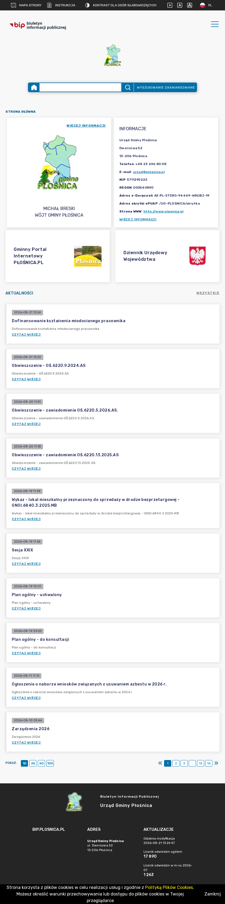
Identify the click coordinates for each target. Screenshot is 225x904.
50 (42, 763)
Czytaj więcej (26, 334)
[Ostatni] (216, 763)
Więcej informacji (138, 219)
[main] (57, 845)
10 (24, 763)
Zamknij (212, 894)
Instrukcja (65, 5)
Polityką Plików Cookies (169, 887)
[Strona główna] (34, 87)
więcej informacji (86, 125)
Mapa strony (30, 5)
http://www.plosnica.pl (164, 211)
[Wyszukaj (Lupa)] (127, 87)
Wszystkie (208, 293)
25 (33, 763)
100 (50, 763)
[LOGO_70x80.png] (112, 55)
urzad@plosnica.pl (149, 172)
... (192, 763)
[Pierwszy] (160, 763)
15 (201, 763)
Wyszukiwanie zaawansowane (166, 87)
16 (208, 763)
